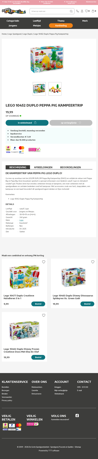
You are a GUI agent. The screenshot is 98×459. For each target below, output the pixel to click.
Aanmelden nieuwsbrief (60, 419)
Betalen (5, 394)
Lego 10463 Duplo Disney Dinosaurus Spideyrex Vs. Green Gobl (73, 297)
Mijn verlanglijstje (61, 390)
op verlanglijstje (69, 123)
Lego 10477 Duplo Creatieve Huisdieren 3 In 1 (19, 297)
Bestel (38, 304)
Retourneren (36, 394)
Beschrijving (17, 167)
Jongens (13, 25)
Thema (60, 20)
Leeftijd (37, 20)
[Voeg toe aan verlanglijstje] (43, 262)
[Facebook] (77, 416)
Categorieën (13, 20)
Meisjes (37, 25)
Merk (85, 20)
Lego (21, 220)
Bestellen (5, 387)
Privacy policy (7, 400)
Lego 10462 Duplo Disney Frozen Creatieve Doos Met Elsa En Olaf (21, 350)
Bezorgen (5, 390)
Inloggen (57, 387)
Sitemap (78, 447)
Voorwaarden (7, 397)
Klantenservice (91, 2)
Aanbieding (61, 25)
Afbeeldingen (43, 167)
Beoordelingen (70, 167)
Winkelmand (59, 394)
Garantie (35, 390)
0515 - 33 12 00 (82, 387)
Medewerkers (37, 387)
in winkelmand (25, 123)
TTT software (53, 451)
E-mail (79, 390)
